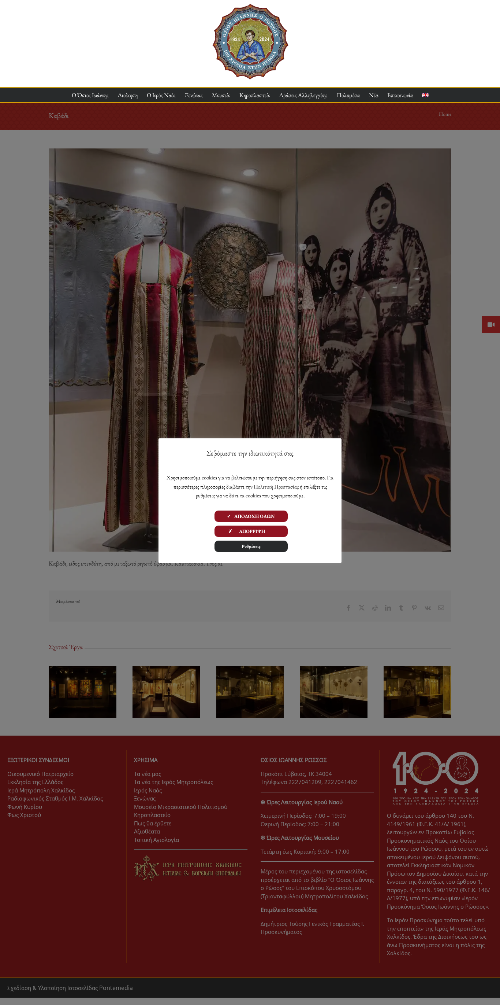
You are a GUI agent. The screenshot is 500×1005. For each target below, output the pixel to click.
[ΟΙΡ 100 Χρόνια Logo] (250, 7)
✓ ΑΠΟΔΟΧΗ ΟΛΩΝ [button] (251, 516)
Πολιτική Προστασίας (276, 486)
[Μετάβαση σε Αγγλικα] (425, 95)
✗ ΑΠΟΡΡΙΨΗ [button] (251, 531)
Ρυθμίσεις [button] (251, 546)
